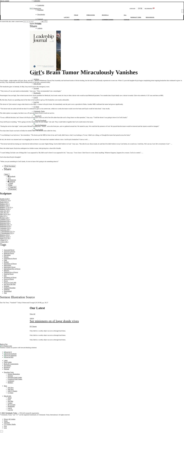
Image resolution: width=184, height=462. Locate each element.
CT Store (36, 107)
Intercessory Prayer (9, 267)
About (10, 398)
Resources (150, 17)
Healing (6, 262)
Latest (66, 17)
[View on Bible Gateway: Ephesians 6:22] (10, 223)
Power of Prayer (9, 279)
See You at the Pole (10, 284)
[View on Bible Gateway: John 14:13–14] (9, 214)
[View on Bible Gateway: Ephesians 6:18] (10, 221)
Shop (5, 386)
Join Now (132, 8)
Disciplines (7, 255)
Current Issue (38, 74)
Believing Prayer (9, 253)
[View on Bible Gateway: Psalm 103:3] (8, 202)
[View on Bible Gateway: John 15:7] (6, 216)
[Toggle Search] (182, 11)
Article (32, 318)
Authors (39, 28)
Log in (140, 8)
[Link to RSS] (38, 130)
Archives (36, 79)
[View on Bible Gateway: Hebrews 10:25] (10, 237)
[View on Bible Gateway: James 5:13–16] (9, 238)
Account (36, 88)
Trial (5, 293)
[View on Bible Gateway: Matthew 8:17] (9, 204)
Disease (6, 257)
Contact (10, 403)
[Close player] (1, 431)
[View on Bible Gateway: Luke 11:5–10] (9, 211)
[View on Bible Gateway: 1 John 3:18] (7, 242)
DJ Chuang (33, 326)
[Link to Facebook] (40, 120)
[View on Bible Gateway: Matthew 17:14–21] (12, 207)
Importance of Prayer (10, 263)
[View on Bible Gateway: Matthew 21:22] (10, 209)
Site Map (10, 401)
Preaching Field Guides (15, 377)
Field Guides (8, 362)
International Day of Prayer (12, 269)
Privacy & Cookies (9, 419)
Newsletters (136, 17)
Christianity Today (39, 111)
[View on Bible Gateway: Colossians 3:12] (10, 228)
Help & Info (37, 84)
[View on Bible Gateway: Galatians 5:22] (9, 219)
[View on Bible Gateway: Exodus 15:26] (9, 199)
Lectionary (11, 381)
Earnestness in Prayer (10, 258)
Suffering (6, 289)
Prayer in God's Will (10, 282)
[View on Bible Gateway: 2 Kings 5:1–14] (10, 200)
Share (6, 174)
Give (5, 426)
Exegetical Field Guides (15, 379)
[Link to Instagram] (40, 125)
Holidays (10, 382)
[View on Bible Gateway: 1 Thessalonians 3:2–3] (14, 231)
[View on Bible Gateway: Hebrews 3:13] (9, 235)
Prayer (6, 281)
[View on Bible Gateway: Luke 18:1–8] (8, 212)
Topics (39, 23)
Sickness (6, 286)
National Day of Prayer (11, 272)
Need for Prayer (9, 274)
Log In (36, 97)
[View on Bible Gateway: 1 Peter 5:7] (7, 240)
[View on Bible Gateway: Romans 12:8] (8, 218)
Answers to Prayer (9, 251)
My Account (11, 404)
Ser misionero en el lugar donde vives (54, 321)
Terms (6, 421)
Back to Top (3, 344)
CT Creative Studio (10, 424)
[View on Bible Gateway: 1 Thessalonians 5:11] (13, 233)
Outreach (40, 19)
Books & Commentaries (11, 364)
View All (32, 314)
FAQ (9, 399)
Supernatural (8, 291)
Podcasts (6, 369)
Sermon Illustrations (14, 374)
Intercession (7, 265)
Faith (5, 260)
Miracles (6, 270)
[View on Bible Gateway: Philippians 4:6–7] (11, 224)
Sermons (10, 376)
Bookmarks (37, 93)
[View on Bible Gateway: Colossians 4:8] (9, 230)
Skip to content (4, 1)
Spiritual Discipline (9, 288)
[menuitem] (96, 176)
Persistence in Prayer (10, 277)
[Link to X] (37, 116)
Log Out (36, 102)
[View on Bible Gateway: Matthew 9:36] (9, 206)
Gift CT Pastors (12, 391)
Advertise (7, 422)
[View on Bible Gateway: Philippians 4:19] (10, 226)
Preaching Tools (9, 372)
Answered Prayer (9, 250)
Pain (5, 276)
